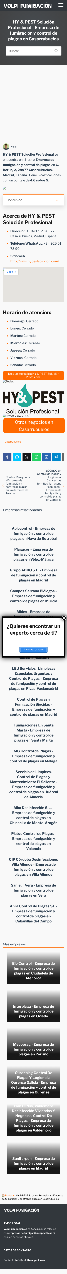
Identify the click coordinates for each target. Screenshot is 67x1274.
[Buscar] (54, 49)
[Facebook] (7, 457)
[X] (27, 457)
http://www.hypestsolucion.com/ (34, 261)
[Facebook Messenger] (17, 457)
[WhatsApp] (36, 457)
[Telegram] (56, 457)
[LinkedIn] (46, 457)
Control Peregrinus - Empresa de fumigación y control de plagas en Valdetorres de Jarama (18, 485)
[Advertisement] (33, 104)
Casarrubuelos (13, 441)
